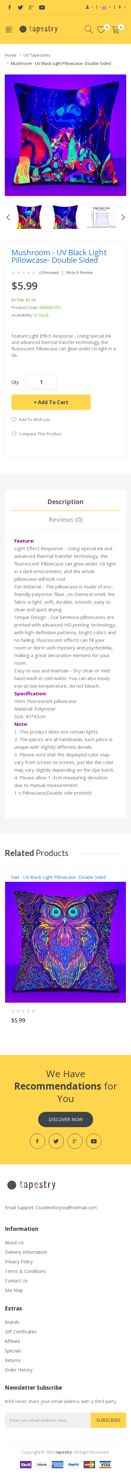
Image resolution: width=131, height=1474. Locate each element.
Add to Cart (53, 402)
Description (65, 501)
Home (10, 55)
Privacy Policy (19, 1262)
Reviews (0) (66, 519)
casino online (92, 1452)
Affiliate (12, 1341)
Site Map (14, 1290)
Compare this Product (40, 434)
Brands (12, 1322)
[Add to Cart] (117, 1019)
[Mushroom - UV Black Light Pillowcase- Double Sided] (29, 217)
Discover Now (66, 1119)
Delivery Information (26, 1252)
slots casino (67, 1452)
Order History (18, 1370)
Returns (13, 1360)
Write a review (79, 273)
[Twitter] (20, 7)
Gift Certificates (21, 1332)
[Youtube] (42, 7)
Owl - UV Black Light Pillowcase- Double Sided (58, 877)
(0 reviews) (49, 273)
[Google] (31, 7)
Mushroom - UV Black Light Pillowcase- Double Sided (61, 63)
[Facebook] (9, 7)
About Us (14, 1242)
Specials (13, 1351)
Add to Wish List (34, 419)
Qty (15, 382)
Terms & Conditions (25, 1271)
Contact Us (16, 1281)
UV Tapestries (37, 55)
